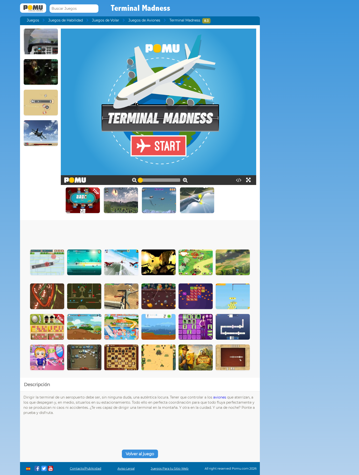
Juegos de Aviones (144, 20)
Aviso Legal (126, 468)
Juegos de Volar (105, 20)
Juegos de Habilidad (65, 20)
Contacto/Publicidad (85, 468)
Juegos (33, 20)
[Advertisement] (140, 234)
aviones (219, 397)
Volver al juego (140, 454)
